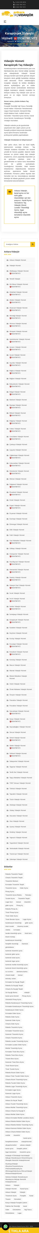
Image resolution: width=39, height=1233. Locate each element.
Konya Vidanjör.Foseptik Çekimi (16, 1203)
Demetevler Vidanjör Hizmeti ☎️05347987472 (19, 472)
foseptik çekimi (22, 1148)
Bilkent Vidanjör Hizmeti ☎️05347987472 (18, 414)
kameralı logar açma (12, 961)
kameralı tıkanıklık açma (13, 951)
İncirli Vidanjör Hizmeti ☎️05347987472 (17, 600)
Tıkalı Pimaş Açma (11, 912)
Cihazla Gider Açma (12, 1024)
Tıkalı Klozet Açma (11, 1065)
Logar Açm (9, 902)
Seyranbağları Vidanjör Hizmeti (20, 727)
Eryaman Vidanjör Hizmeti (18, 513)
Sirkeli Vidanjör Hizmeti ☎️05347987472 (17, 739)
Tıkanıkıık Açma (11, 1196)
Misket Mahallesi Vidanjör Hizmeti (18, 677)
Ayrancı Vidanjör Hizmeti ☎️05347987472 (18, 348)
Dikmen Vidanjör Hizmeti (18, 479)
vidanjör (27, 992)
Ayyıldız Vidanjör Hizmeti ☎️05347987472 (18, 364)
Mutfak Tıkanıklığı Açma (13, 1048)
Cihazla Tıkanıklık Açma (13, 1038)
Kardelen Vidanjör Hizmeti (18, 628)
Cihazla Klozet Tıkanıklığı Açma (16, 1079)
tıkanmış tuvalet (22, 926)
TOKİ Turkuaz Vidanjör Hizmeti (20, 783)
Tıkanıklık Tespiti (24, 898)
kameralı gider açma (12, 954)
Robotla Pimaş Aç (11, 909)
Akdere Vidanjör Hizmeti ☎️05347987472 (18, 301)
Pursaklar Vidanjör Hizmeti (19, 706)
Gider (7, 1210)
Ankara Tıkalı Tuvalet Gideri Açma (17, 1076)
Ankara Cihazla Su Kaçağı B (15, 1111)
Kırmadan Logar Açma (12, 1090)
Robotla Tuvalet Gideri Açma (15, 1083)
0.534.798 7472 (20, 5)
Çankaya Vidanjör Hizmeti (18, 444)
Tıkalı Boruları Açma (12, 919)
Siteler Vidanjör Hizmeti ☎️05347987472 (17, 747)
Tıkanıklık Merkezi (11, 881)
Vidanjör (16, 1185)
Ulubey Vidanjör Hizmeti (18, 810)
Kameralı (25, 944)
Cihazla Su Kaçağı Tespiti (14, 989)
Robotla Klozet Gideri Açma (14, 1072)
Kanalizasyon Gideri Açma (14, 1010)
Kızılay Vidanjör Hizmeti (18, 638)
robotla (7, 930)
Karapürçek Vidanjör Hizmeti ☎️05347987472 (19, 621)
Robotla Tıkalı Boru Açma (14, 1055)
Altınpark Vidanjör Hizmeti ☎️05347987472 (18, 333)
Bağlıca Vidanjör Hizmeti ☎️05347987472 (18, 372)
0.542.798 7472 (20, 7)
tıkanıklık (27, 902)
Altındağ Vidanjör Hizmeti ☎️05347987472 (18, 317)
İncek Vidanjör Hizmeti (17, 593)
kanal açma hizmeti (12, 996)
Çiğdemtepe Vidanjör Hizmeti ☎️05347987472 (19, 457)
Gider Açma (24, 888)
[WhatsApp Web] (5, 1226)
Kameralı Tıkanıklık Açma (14, 1034)
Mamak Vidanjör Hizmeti (18, 670)
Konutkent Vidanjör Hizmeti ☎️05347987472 (19, 653)
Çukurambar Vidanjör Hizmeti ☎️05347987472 (19, 464)
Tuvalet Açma (10, 898)
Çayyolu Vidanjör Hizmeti (18, 450)
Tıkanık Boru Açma (11, 1059)
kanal (25, 1206)
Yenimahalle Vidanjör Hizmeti (19, 848)
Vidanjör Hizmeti (15, 265)
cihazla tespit (9, 975)
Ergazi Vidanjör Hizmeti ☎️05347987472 (17, 507)
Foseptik (23, 1196)
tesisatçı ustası (10, 978)
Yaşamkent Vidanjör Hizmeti (19, 843)
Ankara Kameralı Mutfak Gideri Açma (18, 1128)
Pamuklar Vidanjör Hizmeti (19, 700)
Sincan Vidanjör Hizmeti (18, 732)
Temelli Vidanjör (15, 279)
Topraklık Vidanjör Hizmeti (18, 794)
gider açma (9, 905)
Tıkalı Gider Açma (11, 916)
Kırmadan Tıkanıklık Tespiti (14, 884)
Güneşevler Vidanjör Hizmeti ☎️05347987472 (19, 555)
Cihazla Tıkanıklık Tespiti (13, 877)
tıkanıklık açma (25, 1152)
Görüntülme (17, 1210)
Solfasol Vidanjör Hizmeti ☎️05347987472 (18, 755)
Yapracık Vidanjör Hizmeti (18, 837)
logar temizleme (10, 1152)
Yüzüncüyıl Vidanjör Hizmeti (19, 854)
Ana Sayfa (10, 41)
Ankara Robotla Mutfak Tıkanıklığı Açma (19, 1125)
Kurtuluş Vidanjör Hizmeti (18, 660)
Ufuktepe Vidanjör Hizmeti (18, 805)
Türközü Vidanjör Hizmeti (18, 788)
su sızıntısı (9, 971)
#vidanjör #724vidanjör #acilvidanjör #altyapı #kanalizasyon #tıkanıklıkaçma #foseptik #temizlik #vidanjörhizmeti (18, 1158)
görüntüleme (9, 947)
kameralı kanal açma (12, 958)
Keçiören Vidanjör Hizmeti (18, 633)
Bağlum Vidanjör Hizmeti (18, 378)
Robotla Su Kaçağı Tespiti (14, 985)
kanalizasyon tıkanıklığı (13, 923)
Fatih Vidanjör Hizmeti (17, 535)
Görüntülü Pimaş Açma (13, 999)
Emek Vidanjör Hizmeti (17, 500)
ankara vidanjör (25, 1145)
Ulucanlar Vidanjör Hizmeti (19, 816)
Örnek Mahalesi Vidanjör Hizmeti (21, 689)
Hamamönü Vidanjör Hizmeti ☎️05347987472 (19, 571)
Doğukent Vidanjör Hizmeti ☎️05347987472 (19, 486)
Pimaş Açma (9, 891)
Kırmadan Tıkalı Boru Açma (14, 1052)
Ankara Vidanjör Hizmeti (18, 260)
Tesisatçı (28, 895)
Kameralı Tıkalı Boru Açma (14, 1062)
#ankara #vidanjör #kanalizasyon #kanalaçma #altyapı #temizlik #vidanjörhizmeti (16, 1179)
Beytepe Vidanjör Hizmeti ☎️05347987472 (18, 406)
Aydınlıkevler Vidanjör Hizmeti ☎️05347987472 (20, 340)
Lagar (19, 1213)
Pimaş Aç (20, 905)
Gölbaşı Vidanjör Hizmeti (18, 548)
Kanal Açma (24, 1189)
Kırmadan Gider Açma (12, 1013)
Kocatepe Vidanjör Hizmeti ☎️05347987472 (18, 645)
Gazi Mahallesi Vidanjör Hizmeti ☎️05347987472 (20, 542)
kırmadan (17, 930)
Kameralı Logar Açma (12, 1093)
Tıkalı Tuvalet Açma (12, 1069)
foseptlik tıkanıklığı (11, 944)
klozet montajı (10, 937)
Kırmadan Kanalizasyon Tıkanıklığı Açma (19, 1006)
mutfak (7, 1135)
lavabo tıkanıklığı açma (13, 933)
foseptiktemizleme (11, 1141)
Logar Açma (27, 919)
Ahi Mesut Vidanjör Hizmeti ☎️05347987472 (19, 285)
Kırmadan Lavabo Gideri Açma (15, 1045)
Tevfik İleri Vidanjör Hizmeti (19, 772)
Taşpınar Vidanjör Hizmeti (18, 767)
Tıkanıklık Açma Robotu (13, 895)
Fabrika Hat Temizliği (12, 1206)
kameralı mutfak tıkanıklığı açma (16, 965)
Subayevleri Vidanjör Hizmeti (19, 761)
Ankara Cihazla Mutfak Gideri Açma (17, 1132)
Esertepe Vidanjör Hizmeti (18, 519)
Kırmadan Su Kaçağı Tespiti (14, 982)
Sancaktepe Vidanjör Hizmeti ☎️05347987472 (19, 712)
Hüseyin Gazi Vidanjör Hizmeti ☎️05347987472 (20, 587)
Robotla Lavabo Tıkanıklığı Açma (16, 1041)
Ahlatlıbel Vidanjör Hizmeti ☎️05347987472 (18, 293)
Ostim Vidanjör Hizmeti (17, 684)
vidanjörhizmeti (26, 1141)
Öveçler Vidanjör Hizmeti (18, 695)
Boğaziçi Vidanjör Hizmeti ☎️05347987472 (18, 422)
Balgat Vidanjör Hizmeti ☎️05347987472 (17, 393)
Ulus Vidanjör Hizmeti (17, 821)
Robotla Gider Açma (12, 1017)
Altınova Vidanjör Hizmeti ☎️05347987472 (18, 325)
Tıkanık (8, 1199)
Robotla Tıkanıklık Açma (13, 1027)
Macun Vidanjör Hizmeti (18, 665)
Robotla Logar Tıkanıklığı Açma (16, 1086)
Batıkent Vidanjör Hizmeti (18, 400)
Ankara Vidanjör (23, 41)
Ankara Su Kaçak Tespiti (13, 1100)
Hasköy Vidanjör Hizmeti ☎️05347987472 (18, 579)
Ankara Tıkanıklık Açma (13, 1097)
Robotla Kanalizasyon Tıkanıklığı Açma (18, 1003)
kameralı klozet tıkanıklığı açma (16, 968)
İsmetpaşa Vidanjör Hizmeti (19, 614)
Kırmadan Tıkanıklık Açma (14, 1031)
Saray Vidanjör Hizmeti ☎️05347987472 (17, 720)
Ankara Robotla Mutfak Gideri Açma (17, 1121)
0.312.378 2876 (21, 2)
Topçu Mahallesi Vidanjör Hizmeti (21, 778)
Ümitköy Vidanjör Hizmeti (18, 832)
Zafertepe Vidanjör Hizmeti (19, 859)
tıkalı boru (28, 933)
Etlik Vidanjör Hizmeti (17, 530)
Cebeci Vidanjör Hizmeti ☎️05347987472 (18, 430)
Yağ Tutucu (28, 1210)
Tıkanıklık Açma (10, 888)
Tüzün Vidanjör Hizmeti (17, 799)
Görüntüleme (9, 1213)
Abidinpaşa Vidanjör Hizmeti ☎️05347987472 (19, 272)
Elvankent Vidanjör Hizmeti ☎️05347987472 (19, 493)
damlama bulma (22, 971)
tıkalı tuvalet (9, 926)
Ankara (7, 1185)
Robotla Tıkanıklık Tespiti (14, 874)
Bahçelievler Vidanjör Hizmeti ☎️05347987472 (19, 385)
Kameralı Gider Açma (12, 1020)
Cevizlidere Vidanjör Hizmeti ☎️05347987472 (19, 438)
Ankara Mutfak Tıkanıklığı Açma (16, 1107)
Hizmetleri (17, 1199)
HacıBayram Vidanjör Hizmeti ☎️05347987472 (20, 563)
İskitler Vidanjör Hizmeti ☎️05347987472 (18, 608)
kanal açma (27, 1138)
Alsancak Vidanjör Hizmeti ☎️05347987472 (18, 309)
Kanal (31, 1196)
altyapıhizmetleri (11, 1145)
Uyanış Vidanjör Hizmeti (18, 827)
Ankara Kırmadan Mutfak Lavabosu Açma (19, 1118)
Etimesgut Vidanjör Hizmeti (19, 524)
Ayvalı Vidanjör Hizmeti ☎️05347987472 (17, 356)
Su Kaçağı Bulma (11, 992)
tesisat (18, 902)
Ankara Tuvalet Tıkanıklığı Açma (16, 1104)
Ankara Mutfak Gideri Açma (14, 1114)
